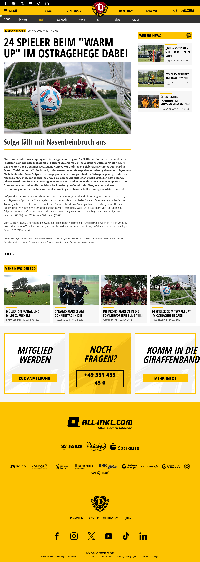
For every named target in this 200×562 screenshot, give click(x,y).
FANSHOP (93, 518)
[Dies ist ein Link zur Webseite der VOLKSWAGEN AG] (187, 466)
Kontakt (93, 556)
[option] (27, 299)
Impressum (73, 556)
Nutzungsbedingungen (126, 556)
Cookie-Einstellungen (150, 556)
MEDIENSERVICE (112, 518)
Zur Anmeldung (34, 378)
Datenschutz (106, 556)
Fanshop (152, 10)
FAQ (84, 556)
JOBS (128, 518)
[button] (175, 10)
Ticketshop (126, 10)
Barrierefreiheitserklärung (52, 556)
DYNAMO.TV (74, 10)
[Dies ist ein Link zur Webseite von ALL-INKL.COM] (100, 423)
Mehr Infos (165, 378)
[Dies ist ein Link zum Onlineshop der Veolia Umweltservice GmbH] (171, 466)
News (48, 10)
